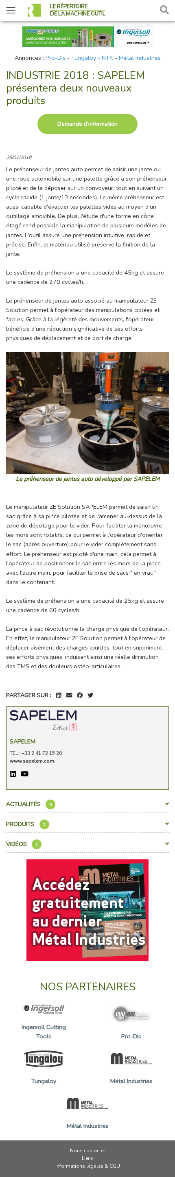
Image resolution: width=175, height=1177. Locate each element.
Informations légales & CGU (87, 1166)
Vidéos (22, 844)
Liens (88, 1158)
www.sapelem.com (32, 761)
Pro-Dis (56, 58)
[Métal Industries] (87, 909)
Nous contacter (87, 1150)
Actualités (29, 804)
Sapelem (22, 741)
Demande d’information (87, 124)
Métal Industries (140, 58)
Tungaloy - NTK (92, 58)
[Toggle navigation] (11, 10)
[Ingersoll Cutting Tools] (87, 36)
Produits (26, 824)
